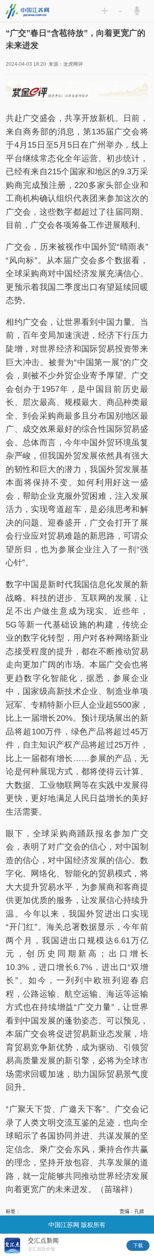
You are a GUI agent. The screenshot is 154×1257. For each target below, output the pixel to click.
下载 (138, 1245)
